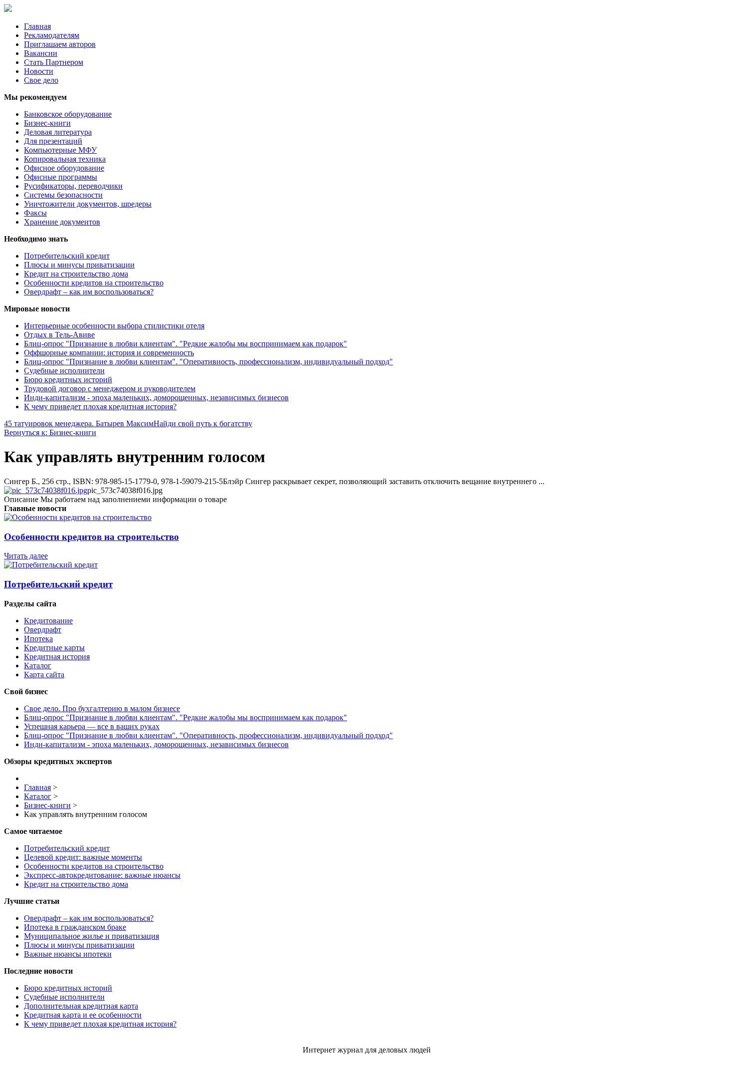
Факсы (35, 213)
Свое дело (41, 80)
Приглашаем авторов (60, 44)
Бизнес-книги (47, 123)
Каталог (37, 665)
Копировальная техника (65, 159)
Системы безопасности (63, 195)
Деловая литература (58, 132)
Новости (38, 71)
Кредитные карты (54, 647)
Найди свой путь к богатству (203, 423)
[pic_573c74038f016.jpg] (45, 490)
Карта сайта (44, 674)
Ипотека (38, 638)
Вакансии (40, 53)
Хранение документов (62, 222)
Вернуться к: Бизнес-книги (50, 432)
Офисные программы (60, 177)
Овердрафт (42, 629)
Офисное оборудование (64, 168)
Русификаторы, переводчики (73, 186)
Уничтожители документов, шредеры (88, 204)
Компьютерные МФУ (60, 150)
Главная (37, 26)
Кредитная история (57, 656)
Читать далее (26, 555)
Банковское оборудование (68, 114)
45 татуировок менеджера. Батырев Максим (79, 423)
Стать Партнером (53, 62)
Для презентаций (53, 141)
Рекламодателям (51, 35)
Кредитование (48, 620)
